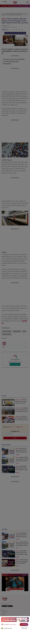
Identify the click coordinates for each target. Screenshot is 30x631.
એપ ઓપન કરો (24, 624)
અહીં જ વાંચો (24, 628)
